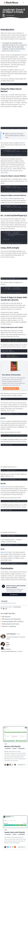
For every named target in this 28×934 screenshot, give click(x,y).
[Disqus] (14, 664)
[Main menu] (23, 2)
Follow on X (15, 594)
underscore (16, 51)
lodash (9, 51)
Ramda (3, 486)
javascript (4, 601)
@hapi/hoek (4, 552)
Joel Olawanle (10, 15)
